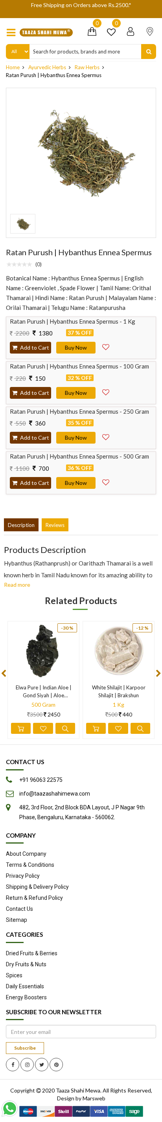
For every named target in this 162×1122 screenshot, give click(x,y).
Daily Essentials (25, 986)
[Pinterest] (56, 1064)
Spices (14, 975)
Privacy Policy (23, 876)
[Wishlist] (111, 33)
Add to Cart (34, 347)
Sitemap (16, 920)
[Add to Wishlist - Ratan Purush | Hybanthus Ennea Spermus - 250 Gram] (106, 435)
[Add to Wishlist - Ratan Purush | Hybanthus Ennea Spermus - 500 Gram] (106, 480)
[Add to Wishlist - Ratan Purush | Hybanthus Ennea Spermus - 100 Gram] (106, 390)
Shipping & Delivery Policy (37, 887)
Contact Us (19, 909)
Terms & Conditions (30, 865)
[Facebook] (12, 1064)
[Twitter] (41, 1064)
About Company (26, 854)
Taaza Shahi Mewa (78, 1090)
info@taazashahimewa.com (54, 793)
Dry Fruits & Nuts (26, 964)
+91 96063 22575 (41, 780)
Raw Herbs (87, 67)
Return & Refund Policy (34, 898)
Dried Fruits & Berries (31, 953)
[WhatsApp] (11, 1108)
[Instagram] (27, 1064)
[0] (92, 33)
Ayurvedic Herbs (47, 67)
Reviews (55, 525)
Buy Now (76, 347)
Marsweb (94, 1098)
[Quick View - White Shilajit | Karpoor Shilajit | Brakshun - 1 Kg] (140, 728)
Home (13, 67)
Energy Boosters (26, 997)
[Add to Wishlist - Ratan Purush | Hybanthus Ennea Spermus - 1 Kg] (106, 345)
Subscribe (25, 1048)
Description (21, 525)
